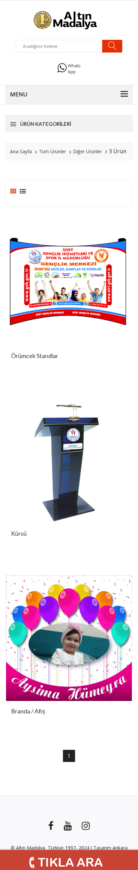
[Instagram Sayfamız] (85, 825)
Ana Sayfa (21, 151)
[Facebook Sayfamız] (51, 825)
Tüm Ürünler (52, 151)
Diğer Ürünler (87, 151)
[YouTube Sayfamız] (67, 825)
